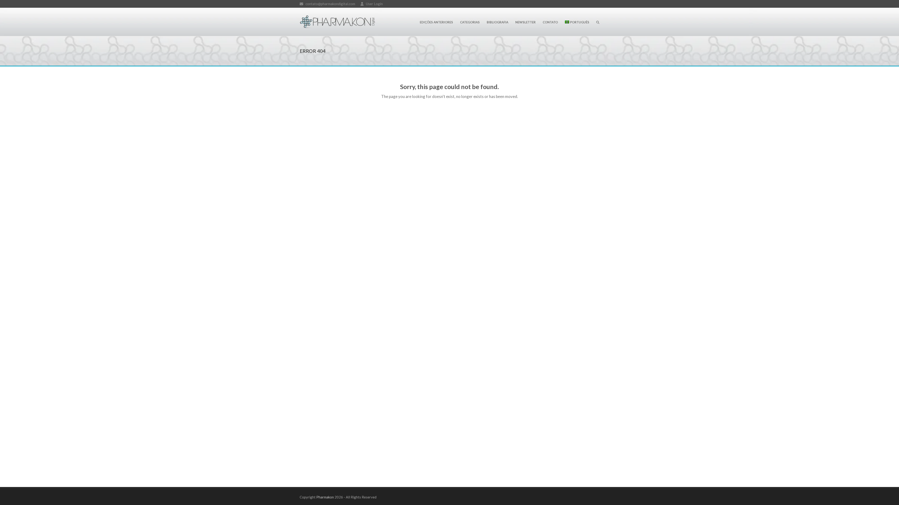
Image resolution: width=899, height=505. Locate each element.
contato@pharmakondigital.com (330, 4)
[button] (598, 22)
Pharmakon (325, 497)
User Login (374, 4)
